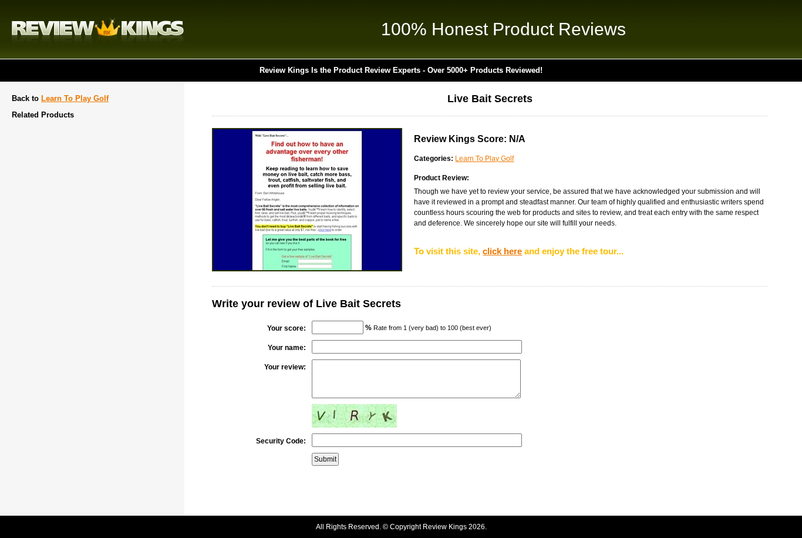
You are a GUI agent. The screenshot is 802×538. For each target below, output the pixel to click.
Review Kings (98, 29)
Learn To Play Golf (75, 98)
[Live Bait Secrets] (307, 269)
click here (502, 251)
